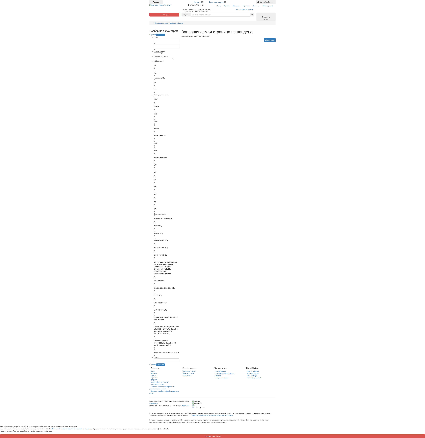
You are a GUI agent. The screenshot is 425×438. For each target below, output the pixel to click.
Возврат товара (188, 373)
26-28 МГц (158, 226)
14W (155, 114)
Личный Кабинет (253, 371)
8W (155, 194)
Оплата (153, 375)
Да (155, 65)
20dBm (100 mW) (160, 136)
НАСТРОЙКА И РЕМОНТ (160, 382)
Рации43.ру (153, 403)
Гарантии (154, 378)
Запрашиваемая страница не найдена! (169, 23)
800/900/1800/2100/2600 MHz (164, 288)
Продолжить (269, 40)
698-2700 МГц (159, 281)
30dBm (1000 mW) (160, 158)
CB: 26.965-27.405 (160, 302)
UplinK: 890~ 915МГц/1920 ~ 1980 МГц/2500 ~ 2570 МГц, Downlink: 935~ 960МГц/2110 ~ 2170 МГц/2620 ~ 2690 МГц (166, 330)
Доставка (154, 373)
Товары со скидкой (221, 378)
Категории (165, 15)
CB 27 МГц (158, 295)
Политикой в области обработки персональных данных (72, 429)
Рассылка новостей (254, 378)
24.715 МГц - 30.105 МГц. (163, 218)
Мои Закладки (252, 375)
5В (155, 180)
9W (155, 209)
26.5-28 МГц (158, 233)
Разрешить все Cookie (213, 436)
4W (155, 165)
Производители (220, 371)
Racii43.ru (185, 405)
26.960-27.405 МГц (161, 240)
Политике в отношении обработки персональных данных (212, 415)
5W (155, 172)
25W (155, 150)
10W (155, 99)
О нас (153, 371)
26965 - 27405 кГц (160, 255)
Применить (160, 35)
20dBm (156, 128)
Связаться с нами (189, 371)
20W (155, 143)
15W (155, 121)
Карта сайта (187, 375)
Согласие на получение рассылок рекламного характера (162, 387)
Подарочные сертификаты (224, 373)
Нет (155, 73)
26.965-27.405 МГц (161, 248)
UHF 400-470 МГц (160, 310)
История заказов (253, 373)
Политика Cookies (157, 384)
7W (155, 187)
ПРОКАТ (154, 380)
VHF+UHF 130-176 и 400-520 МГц (166, 352)
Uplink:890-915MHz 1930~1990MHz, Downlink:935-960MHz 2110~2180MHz (165, 343)
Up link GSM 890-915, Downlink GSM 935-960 (165, 318)
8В (155, 201)
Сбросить (152, 34)
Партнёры (218, 375)
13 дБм (156, 106)
